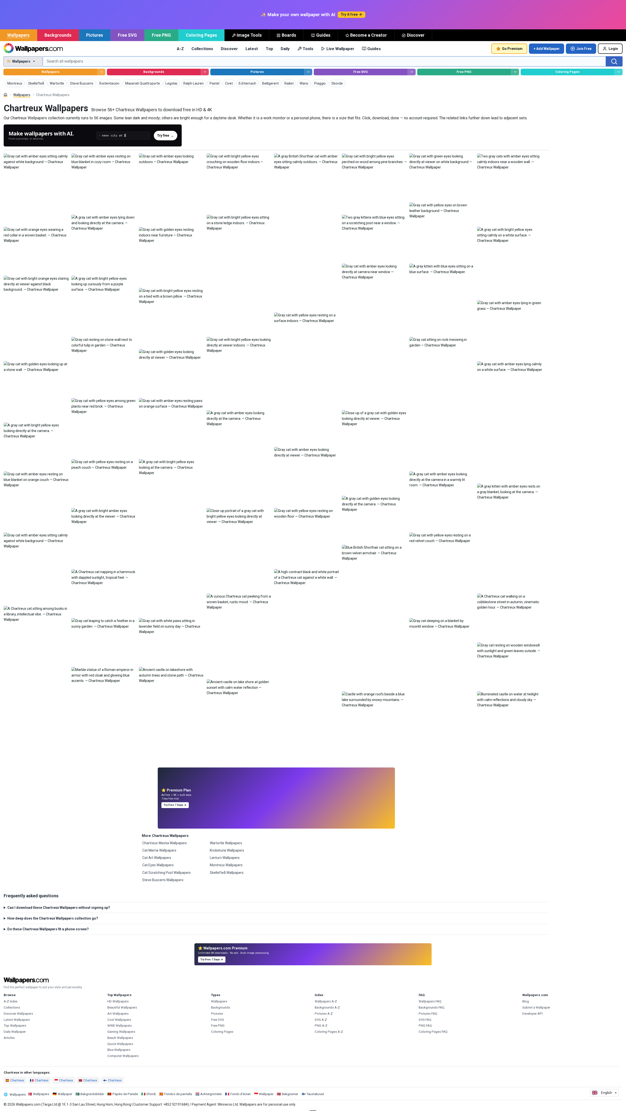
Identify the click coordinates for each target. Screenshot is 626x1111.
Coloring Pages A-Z (329, 1031)
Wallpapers (18, 35)
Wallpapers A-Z (326, 1001)
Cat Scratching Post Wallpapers (166, 873)
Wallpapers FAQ (430, 1001)
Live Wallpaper (340, 48)
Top (269, 48)
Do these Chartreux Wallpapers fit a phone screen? (48, 929)
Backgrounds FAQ (431, 1007)
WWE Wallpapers (119, 1025)
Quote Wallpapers (120, 1044)
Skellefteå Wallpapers (227, 873)
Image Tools (249, 35)
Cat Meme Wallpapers (159, 850)
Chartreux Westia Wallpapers (164, 843)
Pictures (94, 35)
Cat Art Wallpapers (156, 858)
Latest (252, 48)
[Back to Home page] (33, 49)
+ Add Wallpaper (547, 49)
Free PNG (161, 35)
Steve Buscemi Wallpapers (162, 880)
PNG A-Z (321, 1025)
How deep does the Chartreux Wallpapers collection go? (52, 918)
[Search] (614, 61)
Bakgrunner (290, 1094)
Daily (285, 48)
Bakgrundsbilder (92, 1094)
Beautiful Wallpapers (122, 1007)
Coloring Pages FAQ (433, 1031)
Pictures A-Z (324, 1013)
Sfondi (151, 1094)
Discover (416, 35)
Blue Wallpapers (118, 1050)
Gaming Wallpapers (121, 1031)
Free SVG (127, 35)
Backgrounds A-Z (327, 1007)
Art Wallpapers (118, 1013)
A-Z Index (11, 1001)
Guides (323, 35)
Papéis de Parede (125, 1094)
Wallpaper (65, 1094)
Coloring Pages (201, 35)
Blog (525, 1001)
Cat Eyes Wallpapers (158, 865)
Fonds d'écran (240, 1094)
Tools (308, 48)
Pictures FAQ (428, 1013)
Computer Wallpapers (123, 1056)
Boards (289, 35)
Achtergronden (211, 1094)
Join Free (584, 49)
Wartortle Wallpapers (226, 843)
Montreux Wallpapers (226, 865)
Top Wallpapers (15, 1025)
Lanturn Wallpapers (225, 858)
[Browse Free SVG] (412, 72)
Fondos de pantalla (178, 1094)
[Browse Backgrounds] (205, 72)
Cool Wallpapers (119, 1020)
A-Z (180, 48)
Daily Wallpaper (15, 1031)
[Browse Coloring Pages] (619, 72)
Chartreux (17, 1080)
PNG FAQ (425, 1025)
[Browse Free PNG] (515, 72)
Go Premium (512, 49)
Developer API (532, 1013)
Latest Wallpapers (17, 1020)
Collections (202, 48)
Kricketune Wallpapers (227, 850)
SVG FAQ (425, 1020)
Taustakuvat (315, 1094)
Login (613, 49)
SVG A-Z (321, 1020)
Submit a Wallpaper (536, 1007)
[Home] (5, 95)
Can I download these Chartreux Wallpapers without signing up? (58, 908)
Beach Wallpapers (120, 1038)
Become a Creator (368, 35)
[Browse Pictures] (308, 72)
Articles (9, 1038)
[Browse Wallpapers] (101, 72)
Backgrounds (58, 35)
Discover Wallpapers (18, 1013)
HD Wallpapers (118, 1001)
